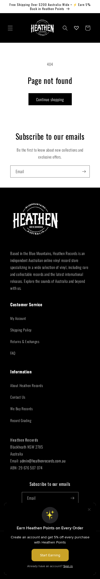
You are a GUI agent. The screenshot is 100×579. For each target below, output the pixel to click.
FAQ (12, 353)
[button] (10, 28)
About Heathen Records (26, 385)
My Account (18, 318)
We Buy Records (21, 408)
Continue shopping (50, 99)
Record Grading (20, 420)
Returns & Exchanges (24, 341)
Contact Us (17, 397)
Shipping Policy (21, 329)
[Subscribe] (83, 171)
